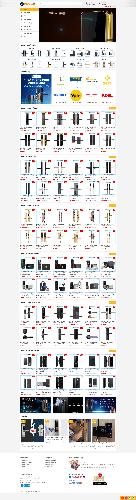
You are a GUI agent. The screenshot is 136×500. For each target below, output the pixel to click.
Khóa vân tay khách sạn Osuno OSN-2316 (107, 322)
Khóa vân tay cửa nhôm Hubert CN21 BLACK (42, 176)
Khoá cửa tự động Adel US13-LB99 (75, 370)
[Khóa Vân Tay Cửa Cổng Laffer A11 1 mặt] (27, 285)
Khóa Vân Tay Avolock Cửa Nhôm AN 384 (27, 176)
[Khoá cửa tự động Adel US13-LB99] (76, 361)
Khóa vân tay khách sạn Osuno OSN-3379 (75, 343)
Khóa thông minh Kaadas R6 (27, 370)
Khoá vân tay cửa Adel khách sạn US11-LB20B (59, 343)
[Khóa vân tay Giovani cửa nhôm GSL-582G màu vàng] (60, 167)
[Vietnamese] (106, 6)
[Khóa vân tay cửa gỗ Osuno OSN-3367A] (43, 140)
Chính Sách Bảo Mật (25, 460)
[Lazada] (84, 477)
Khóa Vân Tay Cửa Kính (30, 351)
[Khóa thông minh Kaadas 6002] (92, 216)
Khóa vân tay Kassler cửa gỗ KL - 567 (75, 149)
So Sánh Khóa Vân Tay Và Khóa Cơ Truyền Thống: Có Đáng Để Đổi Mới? (30, 443)
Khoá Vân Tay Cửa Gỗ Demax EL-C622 (58, 149)
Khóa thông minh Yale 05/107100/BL (42, 128)
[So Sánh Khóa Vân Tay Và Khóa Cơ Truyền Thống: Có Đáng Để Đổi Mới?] (32, 430)
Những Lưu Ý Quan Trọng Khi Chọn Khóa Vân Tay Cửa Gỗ (79, 443)
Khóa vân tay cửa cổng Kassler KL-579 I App (42, 273)
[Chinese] (110, 6)
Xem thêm (112, 108)
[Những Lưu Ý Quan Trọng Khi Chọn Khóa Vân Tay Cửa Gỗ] (80, 430)
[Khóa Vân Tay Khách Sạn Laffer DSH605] (43, 313)
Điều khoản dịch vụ (49, 466)
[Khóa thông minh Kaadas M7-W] (92, 140)
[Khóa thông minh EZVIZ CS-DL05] (60, 118)
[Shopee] (81, 477)
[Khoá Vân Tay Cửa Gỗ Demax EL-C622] (60, 140)
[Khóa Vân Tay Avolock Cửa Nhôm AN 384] (27, 167)
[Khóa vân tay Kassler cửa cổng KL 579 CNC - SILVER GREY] (92, 285)
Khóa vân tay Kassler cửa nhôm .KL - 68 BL (59, 197)
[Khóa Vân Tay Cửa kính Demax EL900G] (60, 382)
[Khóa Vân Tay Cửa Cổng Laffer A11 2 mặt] (108, 285)
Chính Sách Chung (24, 466)
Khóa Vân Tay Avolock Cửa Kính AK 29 (60, 370)
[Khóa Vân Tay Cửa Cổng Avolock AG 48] (76, 264)
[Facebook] (70, 477)
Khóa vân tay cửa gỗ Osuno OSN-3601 (25, 149)
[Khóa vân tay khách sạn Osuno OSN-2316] (108, 313)
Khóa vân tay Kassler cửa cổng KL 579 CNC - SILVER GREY (92, 294)
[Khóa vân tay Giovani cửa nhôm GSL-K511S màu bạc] (43, 188)
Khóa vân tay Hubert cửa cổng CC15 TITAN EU (59, 294)
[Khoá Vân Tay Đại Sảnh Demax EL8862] (27, 216)
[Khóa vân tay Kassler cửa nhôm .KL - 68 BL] (60, 188)
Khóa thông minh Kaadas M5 (108, 149)
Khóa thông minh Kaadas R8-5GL (27, 391)
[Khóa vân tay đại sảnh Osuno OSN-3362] (92, 237)
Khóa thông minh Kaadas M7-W (92, 149)
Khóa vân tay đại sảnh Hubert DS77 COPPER (42, 225)
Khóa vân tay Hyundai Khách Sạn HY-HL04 (59, 322)
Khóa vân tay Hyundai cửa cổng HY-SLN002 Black (60, 273)
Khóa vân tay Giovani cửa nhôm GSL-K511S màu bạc (43, 197)
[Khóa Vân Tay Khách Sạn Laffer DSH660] (27, 313)
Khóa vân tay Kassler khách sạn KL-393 (74, 322)
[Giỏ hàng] (114, 3)
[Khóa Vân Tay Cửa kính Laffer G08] (108, 382)
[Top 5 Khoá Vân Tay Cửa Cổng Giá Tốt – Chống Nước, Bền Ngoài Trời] (103, 430)
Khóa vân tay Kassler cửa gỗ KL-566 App (92, 128)
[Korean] (112, 6)
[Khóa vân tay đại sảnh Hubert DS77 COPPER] (43, 216)
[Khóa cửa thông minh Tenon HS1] (27, 118)
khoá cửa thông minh (53, 441)
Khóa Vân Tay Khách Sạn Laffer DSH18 (43, 343)
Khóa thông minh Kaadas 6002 (92, 225)
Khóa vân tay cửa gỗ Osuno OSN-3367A (41, 149)
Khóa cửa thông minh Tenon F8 (58, 225)
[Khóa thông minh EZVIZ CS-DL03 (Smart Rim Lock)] (43, 382)
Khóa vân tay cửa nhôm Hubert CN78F (26, 197)
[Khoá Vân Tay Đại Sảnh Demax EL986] (27, 237)
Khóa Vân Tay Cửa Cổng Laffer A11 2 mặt (107, 294)
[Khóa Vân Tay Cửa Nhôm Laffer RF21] (108, 167)
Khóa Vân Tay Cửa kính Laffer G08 (107, 391)
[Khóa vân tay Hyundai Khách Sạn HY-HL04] (60, 313)
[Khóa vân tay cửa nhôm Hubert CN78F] (27, 188)
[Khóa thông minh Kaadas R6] (27, 361)
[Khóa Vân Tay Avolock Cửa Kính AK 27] (92, 361)
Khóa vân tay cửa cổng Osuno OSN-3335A (107, 273)
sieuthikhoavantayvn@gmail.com (32, 478)
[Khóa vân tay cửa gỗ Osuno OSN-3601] (27, 140)
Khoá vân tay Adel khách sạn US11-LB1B (107, 343)
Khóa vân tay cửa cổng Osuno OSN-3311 (42, 294)
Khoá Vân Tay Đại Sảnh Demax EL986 (26, 246)
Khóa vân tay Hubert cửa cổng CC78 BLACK (27, 273)
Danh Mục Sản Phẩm (28, 45)
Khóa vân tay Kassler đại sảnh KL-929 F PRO (75, 225)
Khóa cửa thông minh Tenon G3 (90, 273)
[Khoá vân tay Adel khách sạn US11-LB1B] (108, 334)
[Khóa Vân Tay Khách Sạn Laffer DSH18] (43, 334)
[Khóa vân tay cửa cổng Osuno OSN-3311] (43, 285)
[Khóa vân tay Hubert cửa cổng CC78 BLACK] (27, 264)
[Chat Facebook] (126, 497)
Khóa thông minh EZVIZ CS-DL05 (59, 128)
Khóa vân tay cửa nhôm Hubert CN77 (91, 176)
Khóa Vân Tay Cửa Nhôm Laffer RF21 (107, 176)
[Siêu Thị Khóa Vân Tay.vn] (27, 3)
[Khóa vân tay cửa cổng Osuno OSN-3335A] (108, 264)
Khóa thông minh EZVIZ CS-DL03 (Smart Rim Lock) (43, 391)
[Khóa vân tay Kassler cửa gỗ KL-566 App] (92, 118)
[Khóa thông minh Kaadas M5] (108, 140)
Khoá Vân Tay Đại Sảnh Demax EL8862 (26, 225)
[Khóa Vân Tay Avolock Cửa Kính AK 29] (60, 361)
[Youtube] (78, 477)
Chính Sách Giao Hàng (26, 462)
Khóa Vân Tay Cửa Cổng (30, 254)
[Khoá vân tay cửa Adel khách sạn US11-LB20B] (60, 334)
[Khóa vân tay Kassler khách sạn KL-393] (76, 313)
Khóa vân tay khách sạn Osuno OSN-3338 (91, 343)
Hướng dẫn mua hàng (50, 460)
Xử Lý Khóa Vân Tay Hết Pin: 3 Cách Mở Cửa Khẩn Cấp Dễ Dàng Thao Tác (55, 437)
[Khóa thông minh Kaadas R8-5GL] (27, 382)
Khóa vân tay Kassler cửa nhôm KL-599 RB (75, 176)
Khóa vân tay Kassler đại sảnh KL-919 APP (43, 246)
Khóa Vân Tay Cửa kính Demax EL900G (59, 391)
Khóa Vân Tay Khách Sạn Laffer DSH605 (43, 322)
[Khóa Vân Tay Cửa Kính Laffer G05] (108, 361)
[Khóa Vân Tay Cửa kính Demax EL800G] (43, 361)
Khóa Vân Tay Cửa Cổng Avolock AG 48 (75, 273)
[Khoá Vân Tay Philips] (36, 89)
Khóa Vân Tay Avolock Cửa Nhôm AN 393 (108, 197)
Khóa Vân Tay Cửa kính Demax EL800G (42, 370)
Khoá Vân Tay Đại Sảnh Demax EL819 (59, 246)
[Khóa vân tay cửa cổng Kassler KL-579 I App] (43, 264)
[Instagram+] (75, 477)
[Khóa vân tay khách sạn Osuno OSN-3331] (92, 313)
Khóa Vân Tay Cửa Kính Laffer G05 (107, 370)
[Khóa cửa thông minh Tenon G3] (92, 264)
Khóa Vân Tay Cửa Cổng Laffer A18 (75, 294)
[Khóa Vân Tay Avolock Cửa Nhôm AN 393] (108, 188)
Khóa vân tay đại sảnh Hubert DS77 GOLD (107, 246)
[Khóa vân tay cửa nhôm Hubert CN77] (92, 167)
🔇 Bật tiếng (111, 40)
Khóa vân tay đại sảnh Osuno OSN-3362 (91, 246)
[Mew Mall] (35, 405)
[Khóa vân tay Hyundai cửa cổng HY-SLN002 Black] (60, 264)
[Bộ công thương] (25, 485)
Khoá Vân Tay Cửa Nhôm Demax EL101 (75, 197)
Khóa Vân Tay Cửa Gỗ (29, 108)
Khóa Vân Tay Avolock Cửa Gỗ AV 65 (76, 128)
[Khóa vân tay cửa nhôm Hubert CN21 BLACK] (43, 167)
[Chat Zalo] (129, 497)
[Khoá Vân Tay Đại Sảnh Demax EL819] (60, 237)
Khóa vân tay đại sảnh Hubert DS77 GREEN (107, 225)
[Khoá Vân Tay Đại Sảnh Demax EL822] (76, 237)
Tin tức (24, 416)
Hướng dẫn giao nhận (50, 464)
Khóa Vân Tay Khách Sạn (30, 302)
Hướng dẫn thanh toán (50, 462)
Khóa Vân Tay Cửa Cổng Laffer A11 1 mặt (26, 294)
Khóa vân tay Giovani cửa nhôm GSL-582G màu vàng (60, 176)
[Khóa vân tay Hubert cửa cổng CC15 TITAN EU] (60, 285)
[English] (108, 6)
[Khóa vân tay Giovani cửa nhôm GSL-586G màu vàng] (92, 188)
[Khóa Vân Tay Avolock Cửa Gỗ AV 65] (76, 118)
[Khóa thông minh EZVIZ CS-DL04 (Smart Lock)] (92, 382)
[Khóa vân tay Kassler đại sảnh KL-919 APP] (43, 237)
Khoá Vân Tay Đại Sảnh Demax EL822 (75, 246)
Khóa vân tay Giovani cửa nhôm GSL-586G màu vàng (92, 197)
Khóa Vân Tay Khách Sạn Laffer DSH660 (27, 322)
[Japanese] (114, 6)
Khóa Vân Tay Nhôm (28, 157)
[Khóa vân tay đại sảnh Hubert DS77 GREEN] (108, 216)
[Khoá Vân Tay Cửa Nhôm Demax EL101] (76, 188)
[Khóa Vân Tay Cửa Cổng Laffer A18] (76, 285)
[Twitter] (73, 477)
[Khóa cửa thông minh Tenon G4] (76, 382)
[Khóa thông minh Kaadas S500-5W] (108, 118)
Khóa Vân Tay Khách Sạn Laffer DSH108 (27, 343)
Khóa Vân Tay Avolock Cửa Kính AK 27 (92, 370)
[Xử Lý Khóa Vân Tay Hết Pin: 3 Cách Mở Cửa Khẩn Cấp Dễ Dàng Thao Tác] (56, 427)
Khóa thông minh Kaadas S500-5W (108, 128)
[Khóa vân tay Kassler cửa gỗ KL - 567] (76, 140)
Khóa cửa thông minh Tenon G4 (74, 391)
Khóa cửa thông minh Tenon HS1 (26, 128)
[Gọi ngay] (122, 497)
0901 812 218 (28, 480)
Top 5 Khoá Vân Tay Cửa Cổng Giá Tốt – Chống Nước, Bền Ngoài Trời (102, 443)
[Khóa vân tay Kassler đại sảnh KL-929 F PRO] (76, 216)
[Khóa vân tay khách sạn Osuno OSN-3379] (76, 334)
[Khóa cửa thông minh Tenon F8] (60, 216)
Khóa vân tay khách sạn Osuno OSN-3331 (91, 322)
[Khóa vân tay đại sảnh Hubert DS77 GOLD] (108, 237)
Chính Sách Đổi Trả (25, 464)
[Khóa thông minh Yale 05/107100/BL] (43, 118)
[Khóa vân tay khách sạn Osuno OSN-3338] (92, 334)
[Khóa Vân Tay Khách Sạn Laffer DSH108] (27, 334)
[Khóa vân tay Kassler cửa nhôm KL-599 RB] (76, 167)
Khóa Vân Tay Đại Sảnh (30, 205)
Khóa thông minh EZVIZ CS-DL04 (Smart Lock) (91, 391)
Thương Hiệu (26, 72)
